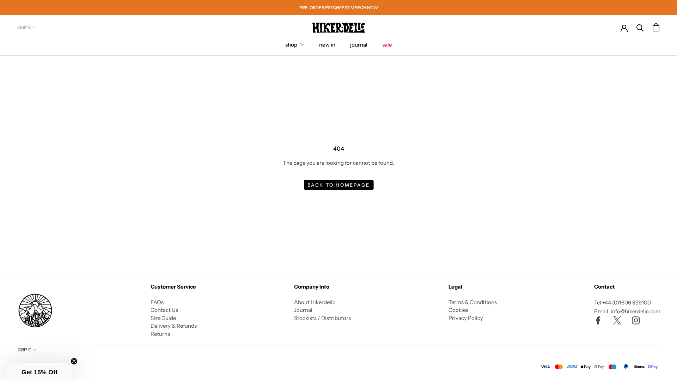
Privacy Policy (466, 318)
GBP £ (24, 27)
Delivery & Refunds (174, 325)
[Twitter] (617, 320)
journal (358, 44)
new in (327, 44)
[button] (39, 372)
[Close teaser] (74, 361)
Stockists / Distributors (322, 318)
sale (387, 44)
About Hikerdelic (314, 302)
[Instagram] (636, 320)
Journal (303, 310)
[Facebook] (598, 320)
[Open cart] (656, 27)
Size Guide (163, 318)
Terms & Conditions (473, 302)
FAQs (157, 302)
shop (291, 44)
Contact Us (164, 310)
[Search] (640, 27)
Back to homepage (338, 185)
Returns (160, 334)
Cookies (458, 310)
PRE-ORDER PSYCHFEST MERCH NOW (338, 7)
